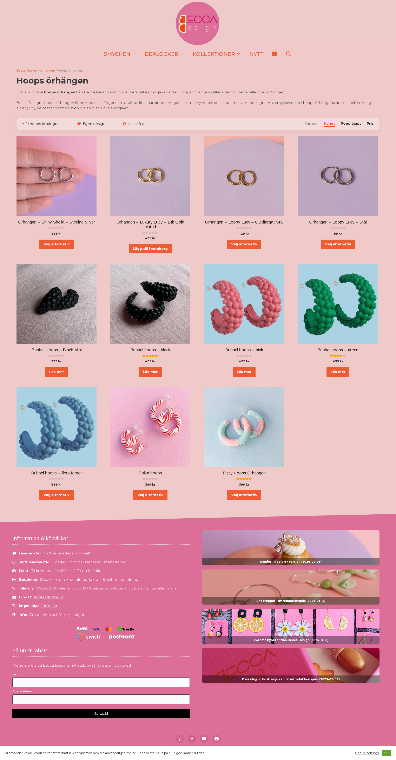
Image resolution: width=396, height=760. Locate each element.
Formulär (48, 606)
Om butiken (40, 615)
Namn (16, 674)
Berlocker (161, 54)
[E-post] (216, 739)
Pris (370, 123)
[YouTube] (204, 739)
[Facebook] (192, 739)
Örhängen (47, 70)
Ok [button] (386, 752)
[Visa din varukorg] (274, 54)
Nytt (256, 54)
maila (171, 588)
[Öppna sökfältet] (288, 54)
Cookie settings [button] (367, 753)
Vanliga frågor (71, 615)
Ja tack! (101, 713)
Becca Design (26, 70)
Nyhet (329, 123)
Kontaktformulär (49, 597)
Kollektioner (214, 54)
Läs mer (56, 372)
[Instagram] (179, 739)
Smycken (117, 54)
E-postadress (22, 691)
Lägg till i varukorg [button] (150, 249)
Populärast (351, 123)
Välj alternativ (57, 244)
